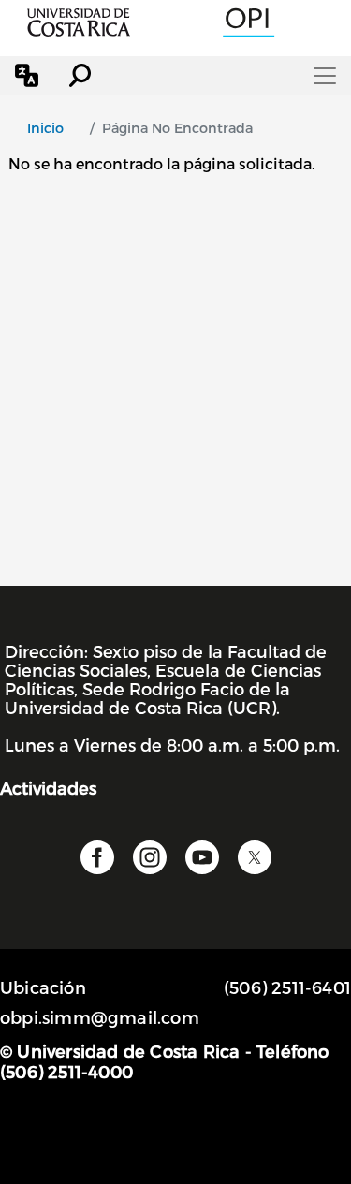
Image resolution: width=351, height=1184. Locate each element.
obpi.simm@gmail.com (99, 1017)
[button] (26, 75)
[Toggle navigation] (325, 76)
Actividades (48, 787)
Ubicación (43, 987)
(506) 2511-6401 (287, 987)
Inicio (45, 128)
